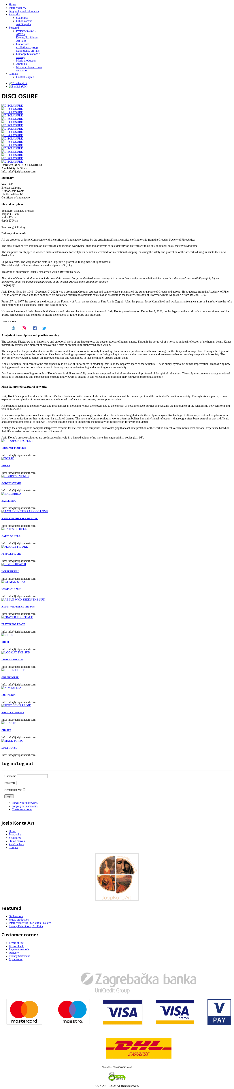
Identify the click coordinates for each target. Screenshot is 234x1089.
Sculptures (22, 17)
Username (10, 776)
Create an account (22, 809)
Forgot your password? (25, 802)
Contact (13, 73)
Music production (26, 60)
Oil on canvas (24, 21)
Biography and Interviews (24, 11)
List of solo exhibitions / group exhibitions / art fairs (27, 47)
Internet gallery (17, 7)
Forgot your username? (25, 806)
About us (21, 63)
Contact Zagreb (25, 77)
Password (10, 782)
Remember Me (13, 789)
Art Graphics (23, 24)
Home (12, 4)
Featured (14, 27)
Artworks (14, 14)
